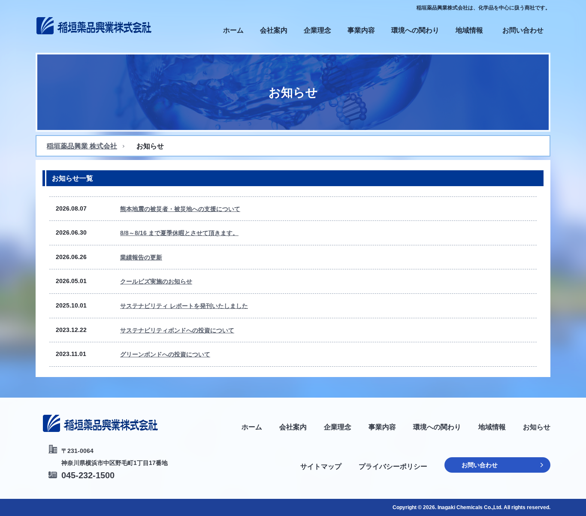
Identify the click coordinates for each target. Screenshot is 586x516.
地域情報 (469, 30)
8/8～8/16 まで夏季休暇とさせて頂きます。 (179, 232)
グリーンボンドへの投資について (165, 354)
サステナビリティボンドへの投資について (177, 330)
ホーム (233, 30)
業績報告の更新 (141, 257)
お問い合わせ (523, 30)
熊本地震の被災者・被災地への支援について (180, 208)
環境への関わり (415, 30)
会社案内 (273, 30)
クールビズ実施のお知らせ (156, 281)
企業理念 (317, 30)
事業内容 (361, 30)
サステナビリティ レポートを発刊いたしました (184, 305)
